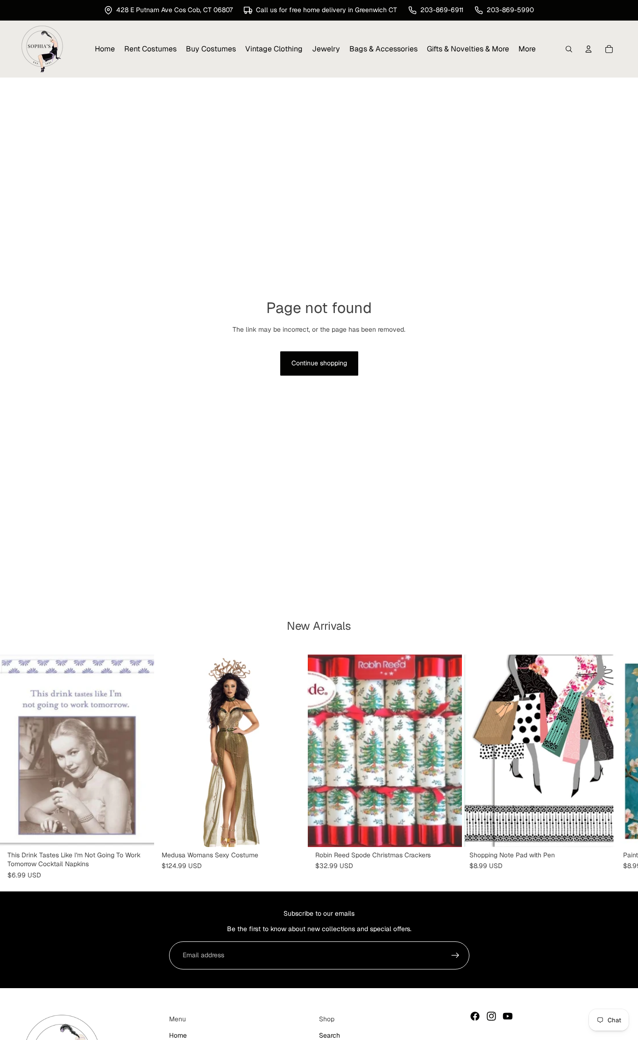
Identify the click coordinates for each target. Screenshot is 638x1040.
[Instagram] (491, 1016)
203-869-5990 (510, 10)
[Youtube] (507, 1016)
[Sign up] (455, 955)
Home (178, 1035)
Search (329, 1035)
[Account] (588, 49)
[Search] (569, 49)
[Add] (139, 832)
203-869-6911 (441, 10)
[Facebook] (475, 1016)
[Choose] (293, 832)
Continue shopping (319, 363)
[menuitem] (527, 49)
